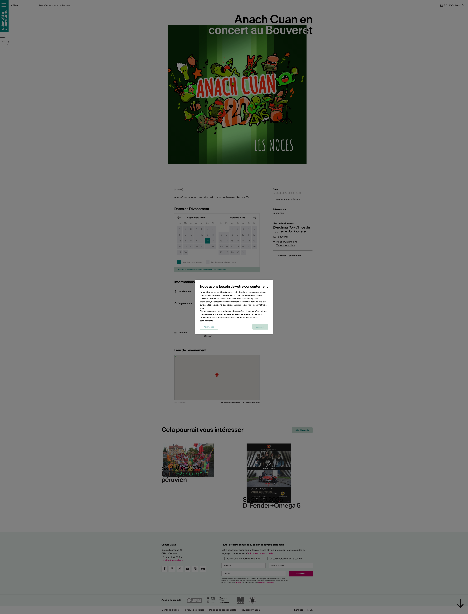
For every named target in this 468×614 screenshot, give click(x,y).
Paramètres (209, 327)
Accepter (260, 327)
